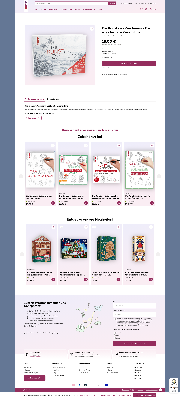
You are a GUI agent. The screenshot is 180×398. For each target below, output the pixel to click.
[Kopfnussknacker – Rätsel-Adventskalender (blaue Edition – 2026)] (139, 248)
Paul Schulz (128, 269)
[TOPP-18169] (60, 55)
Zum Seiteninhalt (23, 2)
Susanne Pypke (31, 269)
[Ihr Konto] (146, 9)
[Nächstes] (159, 176)
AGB (133, 390)
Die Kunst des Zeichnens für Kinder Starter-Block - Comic (72, 197)
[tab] (34, 99)
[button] (33, 118)
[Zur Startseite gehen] (28, 6)
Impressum (140, 390)
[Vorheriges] (21, 176)
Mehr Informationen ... (83, 395)
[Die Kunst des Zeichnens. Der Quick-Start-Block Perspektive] (106, 169)
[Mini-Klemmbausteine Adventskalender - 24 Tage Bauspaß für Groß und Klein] (74, 248)
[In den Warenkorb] (53, 203)
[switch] (174, 391)
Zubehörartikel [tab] (90, 137)
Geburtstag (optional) (119, 310)
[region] (59, 55)
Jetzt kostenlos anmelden (134, 343)
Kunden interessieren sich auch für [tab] (90, 130)
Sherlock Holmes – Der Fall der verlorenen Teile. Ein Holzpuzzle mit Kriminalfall (106, 273)
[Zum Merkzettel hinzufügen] (92, 29)
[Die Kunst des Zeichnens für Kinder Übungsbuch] (139, 169)
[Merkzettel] (141, 9)
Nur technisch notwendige (105, 395)
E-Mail (114, 302)
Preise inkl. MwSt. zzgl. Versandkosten (111, 44)
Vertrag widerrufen (35, 378)
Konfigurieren (126, 395)
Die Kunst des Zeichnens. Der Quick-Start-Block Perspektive (105, 197)
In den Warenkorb (130, 63)
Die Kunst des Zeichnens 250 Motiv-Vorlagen (39, 197)
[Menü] (177, 379)
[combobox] (71, 3)
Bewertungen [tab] (53, 99)
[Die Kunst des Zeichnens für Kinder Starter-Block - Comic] (73, 169)
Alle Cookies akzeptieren (145, 395)
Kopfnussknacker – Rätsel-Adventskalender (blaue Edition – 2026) (136, 273)
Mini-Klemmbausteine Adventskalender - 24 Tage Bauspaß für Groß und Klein (72, 273)
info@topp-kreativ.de (35, 356)
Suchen (113, 3)
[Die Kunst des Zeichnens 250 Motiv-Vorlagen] (40, 169)
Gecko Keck (62, 193)
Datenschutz (125, 390)
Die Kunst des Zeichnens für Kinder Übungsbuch (137, 197)
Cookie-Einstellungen (152, 390)
